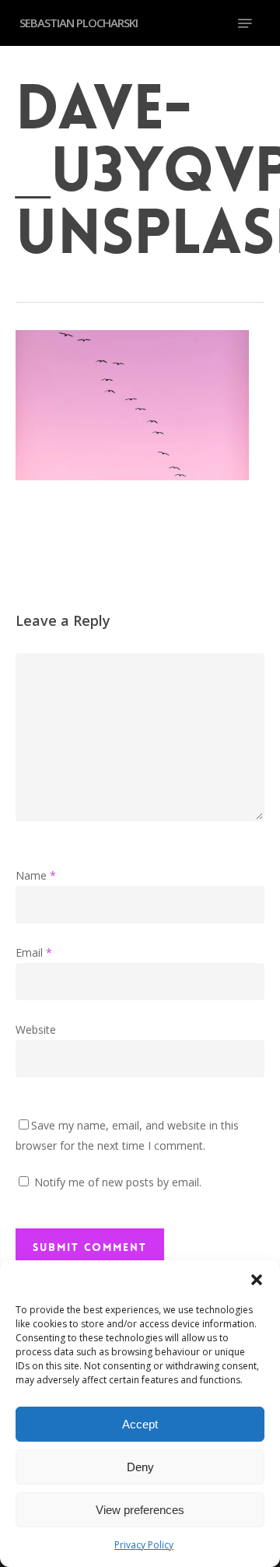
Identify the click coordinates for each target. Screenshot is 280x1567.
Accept (140, 1424)
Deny (140, 1467)
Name (36, 875)
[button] (256, 1280)
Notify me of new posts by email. (117, 1182)
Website (36, 1029)
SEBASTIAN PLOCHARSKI (78, 23)
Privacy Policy (143, 1544)
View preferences (140, 1509)
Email (34, 952)
